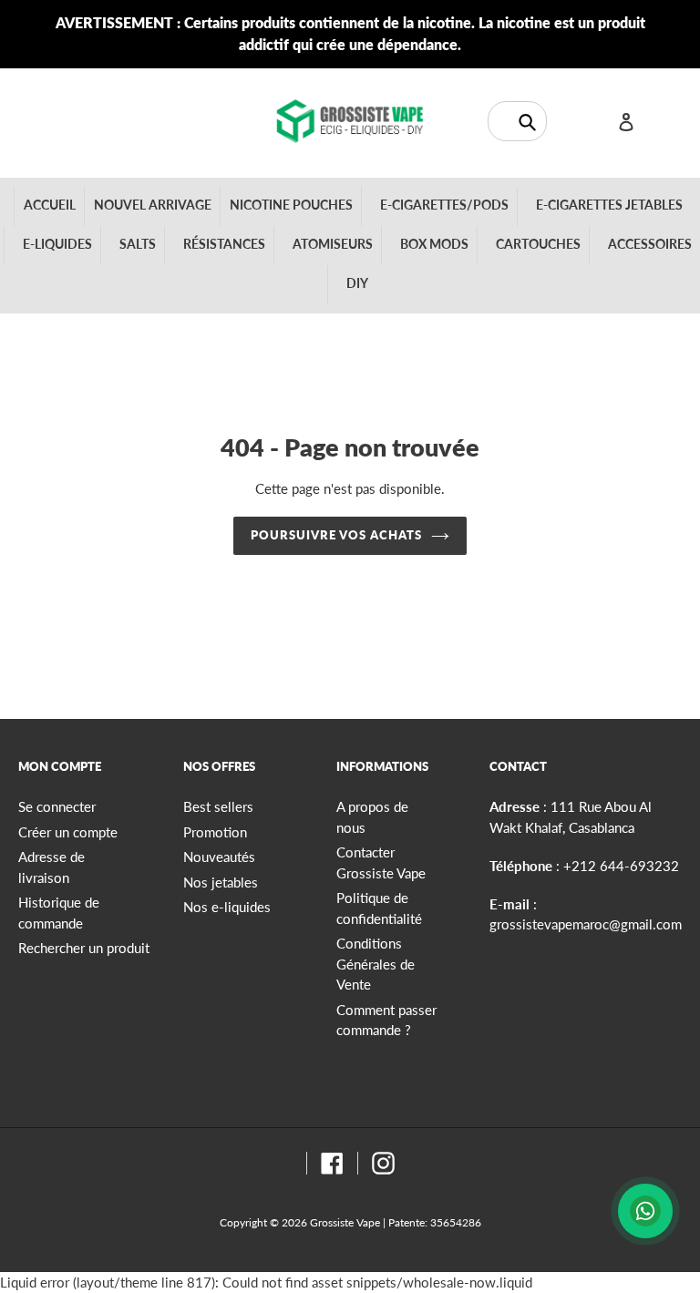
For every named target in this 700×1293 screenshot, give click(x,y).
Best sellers (218, 806)
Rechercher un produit (83, 947)
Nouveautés (219, 856)
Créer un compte (68, 832)
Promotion (215, 832)
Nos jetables (220, 882)
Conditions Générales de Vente (375, 963)
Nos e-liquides (227, 906)
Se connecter (57, 806)
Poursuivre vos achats (337, 535)
